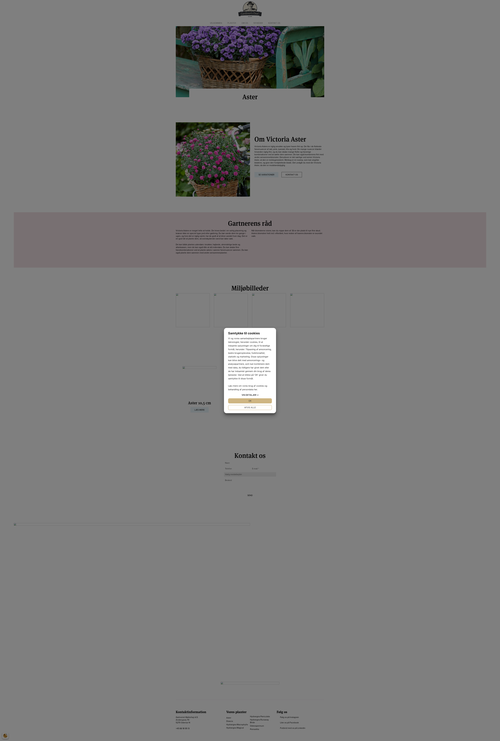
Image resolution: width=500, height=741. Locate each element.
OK (250, 400)
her (255, 389)
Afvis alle (250, 407)
